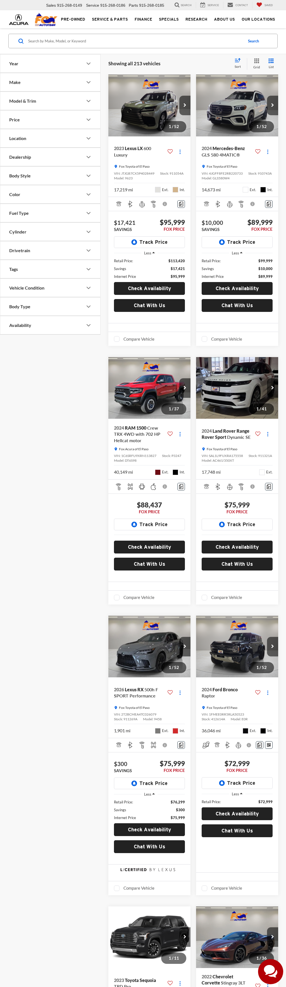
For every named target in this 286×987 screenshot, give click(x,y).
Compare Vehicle (138, 338)
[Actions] (180, 152)
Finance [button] (143, 19)
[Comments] (181, 204)
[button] (184, 105)
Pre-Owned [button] (73, 19)
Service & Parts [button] (110, 19)
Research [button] (196, 19)
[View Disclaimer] (165, 204)
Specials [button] (169, 19)
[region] (149, 268)
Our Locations (258, 19)
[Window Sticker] (269, 745)
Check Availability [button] (149, 288)
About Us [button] (224, 19)
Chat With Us (149, 305)
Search (253, 41)
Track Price (153, 242)
